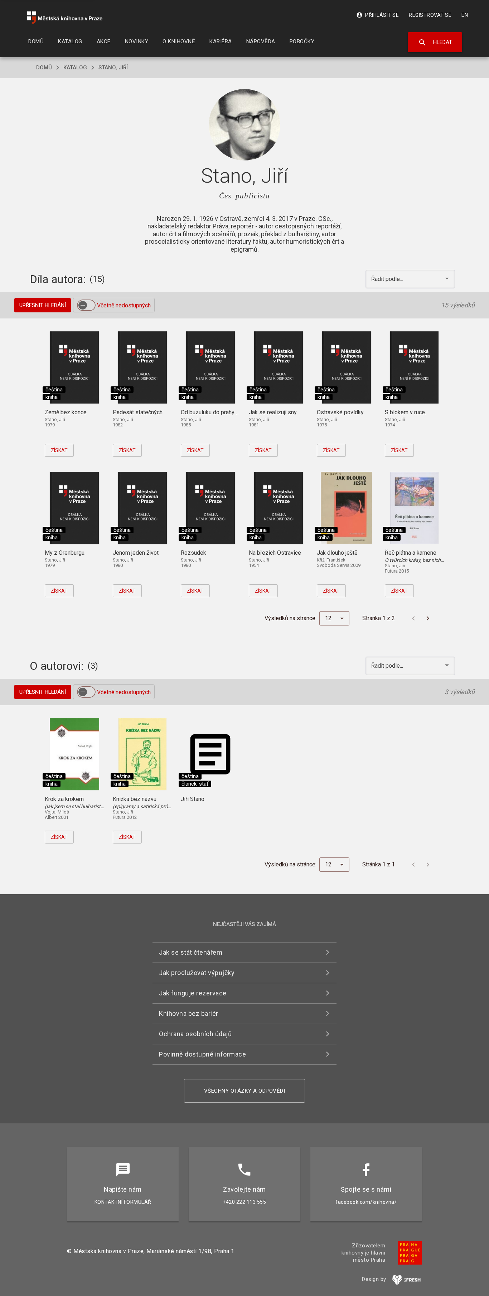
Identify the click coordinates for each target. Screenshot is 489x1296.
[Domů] (64, 17)
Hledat (435, 42)
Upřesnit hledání (42, 305)
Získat (59, 450)
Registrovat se (430, 15)
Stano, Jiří (113, 67)
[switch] (86, 305)
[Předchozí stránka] (413, 618)
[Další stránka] (428, 618)
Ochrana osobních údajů (195, 1034)
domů (44, 67)
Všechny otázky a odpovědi (244, 1091)
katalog (75, 67)
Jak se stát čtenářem (190, 952)
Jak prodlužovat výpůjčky (196, 972)
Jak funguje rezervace (193, 993)
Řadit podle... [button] (388, 279)
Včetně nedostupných (124, 305)
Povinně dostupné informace (202, 1054)
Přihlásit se (377, 15)
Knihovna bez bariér (188, 1013)
